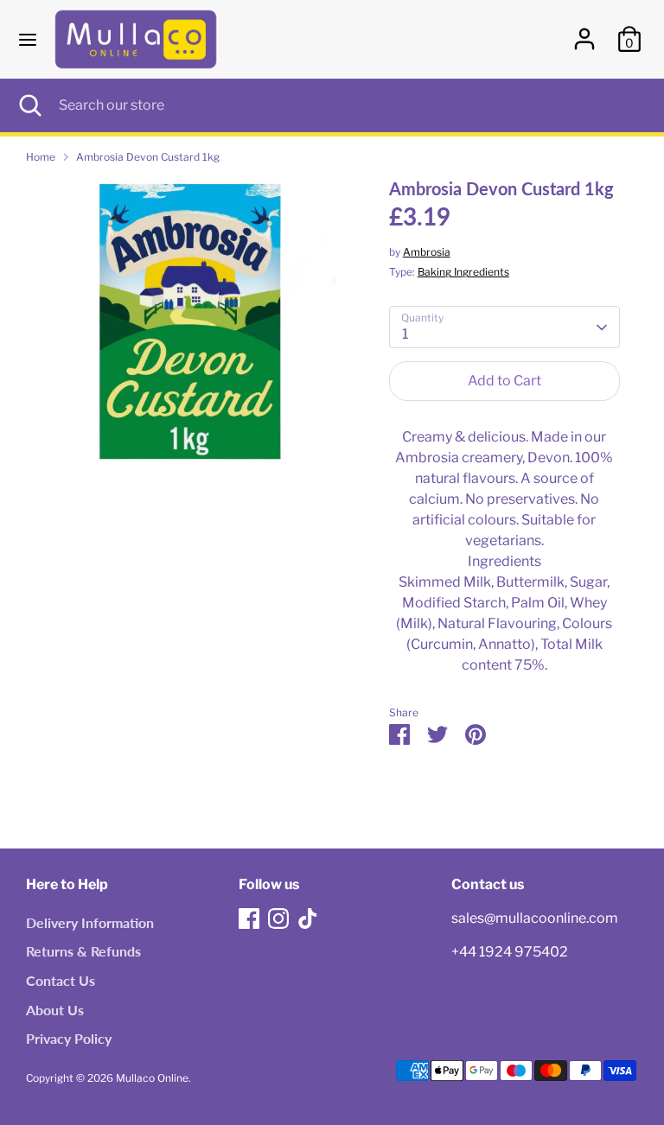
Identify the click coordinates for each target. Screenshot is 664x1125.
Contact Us (60, 980)
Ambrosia (426, 251)
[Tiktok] (307, 918)
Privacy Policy (69, 1038)
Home (40, 156)
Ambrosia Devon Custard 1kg (148, 156)
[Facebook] (249, 918)
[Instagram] (278, 918)
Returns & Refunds (83, 951)
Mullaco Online (152, 1077)
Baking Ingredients (463, 271)
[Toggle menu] (27, 39)
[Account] (584, 31)
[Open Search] (29, 105)
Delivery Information (90, 922)
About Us (55, 1009)
